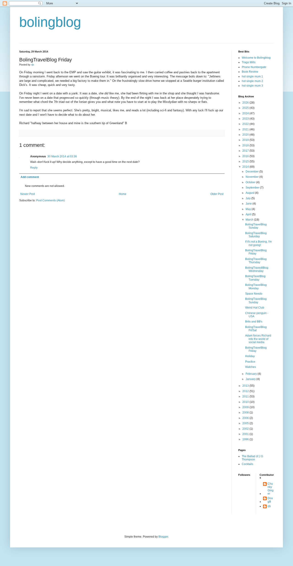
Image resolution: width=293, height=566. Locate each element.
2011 (246, 396)
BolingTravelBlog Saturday (256, 235)
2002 (246, 428)
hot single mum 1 (252, 76)
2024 (246, 113)
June (249, 203)
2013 (246, 385)
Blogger (163, 536)
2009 (246, 407)
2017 (246, 150)
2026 (246, 102)
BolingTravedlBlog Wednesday (256, 269)
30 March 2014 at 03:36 (62, 156)
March (250, 219)
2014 (246, 166)
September (253, 187)
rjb (269, 506)
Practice (250, 361)
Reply (34, 167)
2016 (246, 156)
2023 (246, 118)
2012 (246, 391)
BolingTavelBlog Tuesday (255, 278)
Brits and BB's (253, 321)
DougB (270, 500)
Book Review (250, 71)
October (251, 182)
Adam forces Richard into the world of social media (258, 339)
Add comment (30, 177)
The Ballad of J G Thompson (252, 458)
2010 (246, 402)
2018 (246, 145)
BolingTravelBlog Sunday (256, 226)
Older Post (216, 194)
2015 (246, 161)
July (248, 198)
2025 (246, 107)
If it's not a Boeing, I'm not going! (258, 243)
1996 (246, 439)
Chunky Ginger (271, 488)
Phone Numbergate (254, 67)
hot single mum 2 (252, 81)
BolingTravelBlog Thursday (256, 260)
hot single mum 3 (252, 85)
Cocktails (247, 464)
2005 (246, 423)
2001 (246, 434)
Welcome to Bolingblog (256, 57)
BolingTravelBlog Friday (256, 252)
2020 (246, 134)
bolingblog (50, 22)
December (252, 171)
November (252, 176)
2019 (246, 140)
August (250, 192)
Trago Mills (248, 62)
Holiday (250, 356)
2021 (246, 129)
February (252, 373)
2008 (246, 412)
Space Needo (253, 293)
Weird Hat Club (254, 307)
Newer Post (27, 194)
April (249, 214)
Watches (250, 367)
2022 (246, 124)
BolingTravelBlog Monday (256, 286)
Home (122, 194)
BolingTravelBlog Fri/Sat (256, 328)
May (249, 209)
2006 (246, 418)
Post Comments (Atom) (50, 200)
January (251, 379)
